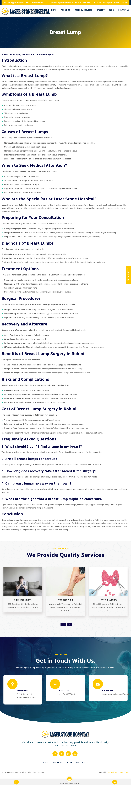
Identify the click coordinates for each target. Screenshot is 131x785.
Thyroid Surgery (65, 599)
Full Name (82, 11)
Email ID (81, 22)
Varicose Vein (23, 599)
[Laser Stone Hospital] (26, 11)
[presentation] (63, 624)
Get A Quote (71, 274)
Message (81, 44)
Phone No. (82, 33)
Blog (69, 762)
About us (65, 10)
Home (53, 10)
